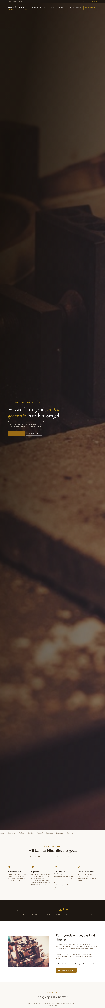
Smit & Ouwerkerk (19, 8)
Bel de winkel (90, 7)
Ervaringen (70, 7)
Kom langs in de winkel (66, 970)
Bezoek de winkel (16, 433)
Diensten (35, 7)
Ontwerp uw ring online (61, 889)
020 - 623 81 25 (93, 1)
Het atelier (44, 7)
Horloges (61, 7)
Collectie (53, 7)
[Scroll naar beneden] (52, 826)
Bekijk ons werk (34, 433)
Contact (79, 7)
